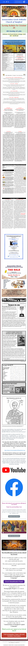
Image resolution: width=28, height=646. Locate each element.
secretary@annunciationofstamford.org (14, 618)
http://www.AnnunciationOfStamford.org (14, 450)
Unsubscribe (5, 644)
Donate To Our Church (14, 516)
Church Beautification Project (14, 581)
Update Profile (11, 644)
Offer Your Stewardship (14, 535)
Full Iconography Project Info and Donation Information (14, 635)
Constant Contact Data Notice (19, 644)
